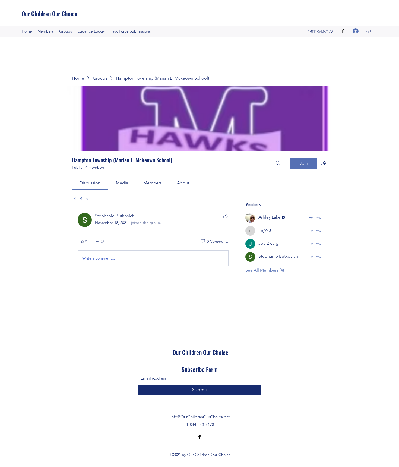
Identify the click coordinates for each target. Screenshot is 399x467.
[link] (90, 182)
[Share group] (324, 163)
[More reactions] (100, 241)
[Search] (278, 163)
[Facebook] (343, 31)
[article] (153, 240)
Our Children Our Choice (49, 13)
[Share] (225, 216)
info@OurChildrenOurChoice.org (200, 416)
